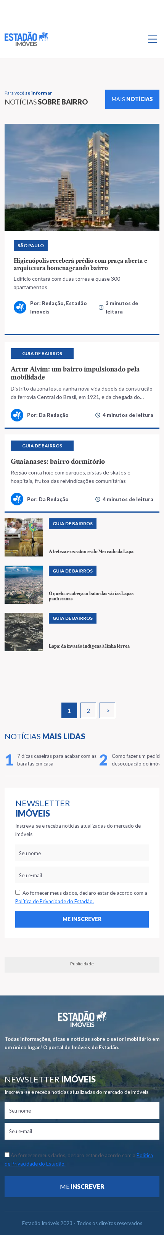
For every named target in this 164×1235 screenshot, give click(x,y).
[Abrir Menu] (152, 38)
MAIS (132, 99)
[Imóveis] (82, 1019)
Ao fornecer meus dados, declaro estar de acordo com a (81, 897)
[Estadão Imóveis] (26, 39)
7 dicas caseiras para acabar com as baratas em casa (56, 760)
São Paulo (31, 245)
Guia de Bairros (42, 353)
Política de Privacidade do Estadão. (54, 901)
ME (82, 1186)
